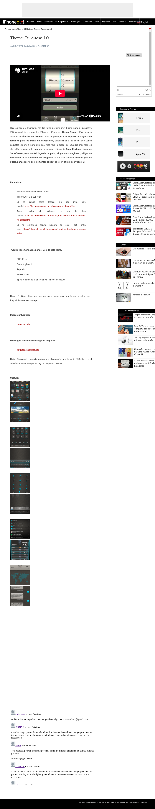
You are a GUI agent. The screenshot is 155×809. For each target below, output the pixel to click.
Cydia (97, 22)
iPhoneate (13, 22)
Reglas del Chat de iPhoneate (128, 802)
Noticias (30, 22)
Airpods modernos (141, 294)
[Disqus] (53, 664)
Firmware (122, 22)
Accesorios (87, 22)
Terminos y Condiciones (87, 802)
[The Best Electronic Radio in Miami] (138, 166)
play (123, 166)
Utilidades (27, 29)
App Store (106, 22)
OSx (114, 22)
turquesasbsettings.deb (28, 349)
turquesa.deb (23, 324)
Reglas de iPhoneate (106, 802)
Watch (39, 22)
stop (129, 166)
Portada (8, 29)
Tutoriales (49, 22)
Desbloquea (76, 22)
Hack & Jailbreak (61, 22)
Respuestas (133, 22)
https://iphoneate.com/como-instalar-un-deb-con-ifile (50, 206)
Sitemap (144, 802)
